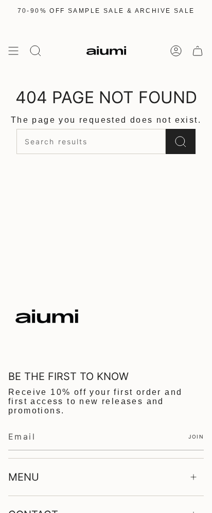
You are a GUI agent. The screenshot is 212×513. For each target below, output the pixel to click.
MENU (23, 477)
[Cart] (197, 50)
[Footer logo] (46, 316)
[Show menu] (13, 50)
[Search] (181, 141)
